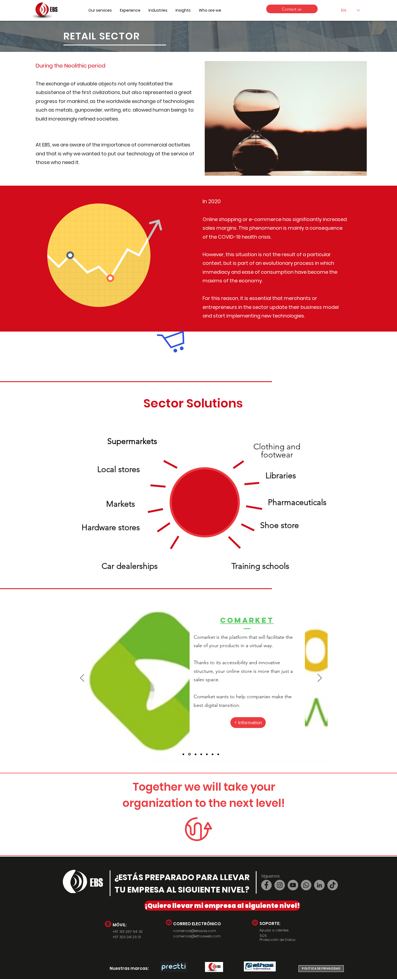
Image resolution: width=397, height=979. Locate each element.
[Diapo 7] (218, 754)
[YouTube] (293, 885)
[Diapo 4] (195, 754)
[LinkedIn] (319, 885)
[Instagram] (279, 885)
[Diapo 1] (189, 754)
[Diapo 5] (207, 754)
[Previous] (82, 678)
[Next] (320, 678)
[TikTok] (332, 885)
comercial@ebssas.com (194, 930)
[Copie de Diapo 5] (212, 754)
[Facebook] (266, 885)
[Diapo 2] (183, 754)
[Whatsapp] (306, 885)
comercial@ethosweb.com (197, 936)
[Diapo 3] (201, 754)
